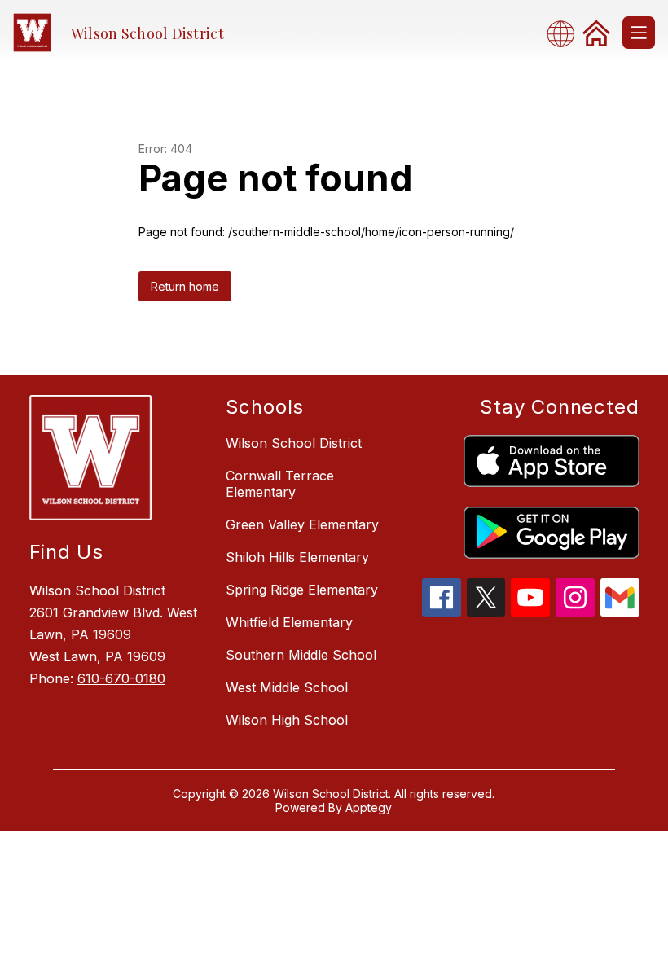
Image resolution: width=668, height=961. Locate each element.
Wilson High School (287, 720)
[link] (596, 32)
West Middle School (287, 687)
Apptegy (368, 807)
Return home (185, 286)
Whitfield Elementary (289, 622)
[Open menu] (638, 32)
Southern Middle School (301, 655)
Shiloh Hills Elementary (297, 557)
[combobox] (565, 33)
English (565, 33)
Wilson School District (294, 443)
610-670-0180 (121, 678)
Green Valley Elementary (302, 524)
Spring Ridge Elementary (302, 589)
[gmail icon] (619, 611)
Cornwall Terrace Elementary (280, 483)
